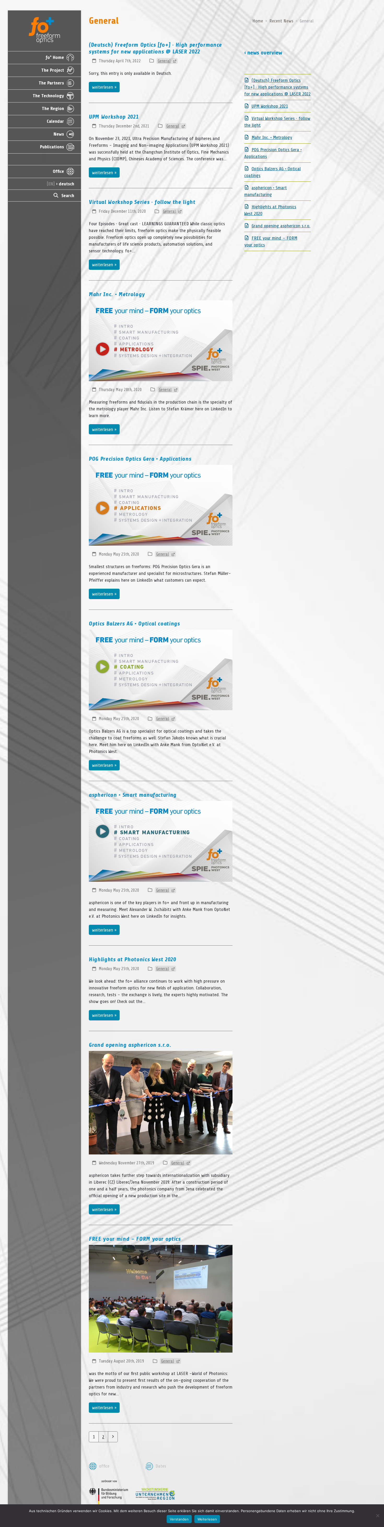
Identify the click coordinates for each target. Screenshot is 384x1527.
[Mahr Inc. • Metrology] (160, 340)
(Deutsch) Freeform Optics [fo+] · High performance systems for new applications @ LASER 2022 (277, 87)
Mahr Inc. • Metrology (117, 294)
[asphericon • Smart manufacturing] (160, 840)
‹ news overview (263, 53)
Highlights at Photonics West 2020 (132, 959)
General (164, 60)
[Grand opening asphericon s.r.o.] (160, 1102)
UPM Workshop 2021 (113, 117)
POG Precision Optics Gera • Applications (140, 459)
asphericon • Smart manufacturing (133, 795)
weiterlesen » (104, 87)
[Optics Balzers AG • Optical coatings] (160, 669)
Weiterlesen (207, 1519)
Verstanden (179, 1519)
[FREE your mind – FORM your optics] (160, 1298)
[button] (44, 195)
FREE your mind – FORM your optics (135, 1239)
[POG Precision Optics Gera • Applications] (160, 505)
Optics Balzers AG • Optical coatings (134, 623)
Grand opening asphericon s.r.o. (130, 1045)
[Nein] (377, 1515)
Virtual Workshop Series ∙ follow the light (142, 202)
